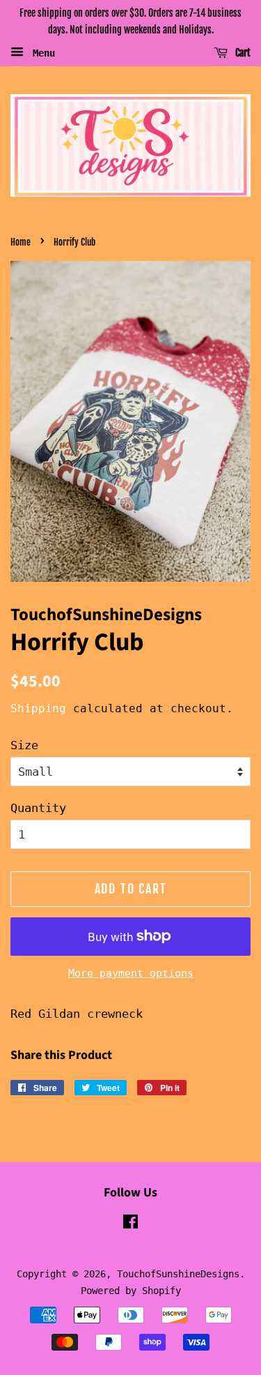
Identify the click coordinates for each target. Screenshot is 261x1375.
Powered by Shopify (131, 1290)
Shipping (38, 708)
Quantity (38, 808)
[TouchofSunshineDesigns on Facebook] (130, 1224)
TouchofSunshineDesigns (178, 1273)
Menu (41, 52)
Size (24, 745)
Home (20, 242)
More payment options (130, 973)
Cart (242, 53)
